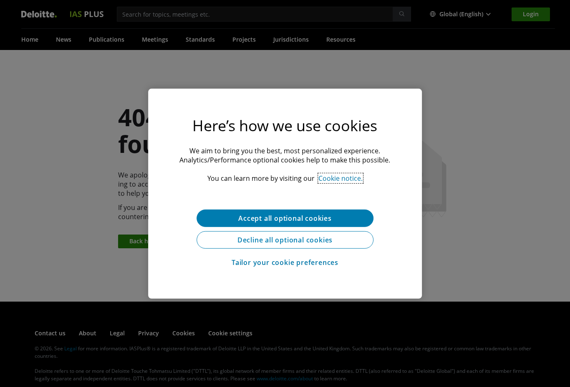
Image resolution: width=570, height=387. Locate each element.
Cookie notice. (340, 177)
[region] (285, 193)
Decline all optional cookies (285, 239)
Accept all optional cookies (285, 217)
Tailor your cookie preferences (285, 262)
